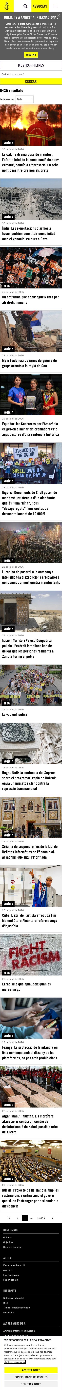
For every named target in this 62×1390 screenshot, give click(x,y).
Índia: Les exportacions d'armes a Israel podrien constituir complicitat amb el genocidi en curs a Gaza (28, 233)
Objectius (8, 1242)
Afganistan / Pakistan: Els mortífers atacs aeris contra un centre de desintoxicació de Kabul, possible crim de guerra (30, 1123)
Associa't (40, 6)
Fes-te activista (11, 1274)
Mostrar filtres (31, 65)
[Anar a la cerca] (25, 6)
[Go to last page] (53, 1218)
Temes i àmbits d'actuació (16, 1307)
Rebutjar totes (31, 1384)
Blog (5, 1302)
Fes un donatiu (11, 1279)
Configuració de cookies (31, 1377)
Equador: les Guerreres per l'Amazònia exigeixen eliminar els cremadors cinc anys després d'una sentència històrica (30, 429)
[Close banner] (59, 15)
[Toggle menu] (55, 6)
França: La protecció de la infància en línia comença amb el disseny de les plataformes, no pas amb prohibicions (30, 1052)
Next (40, 1217)
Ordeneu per (7, 99)
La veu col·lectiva (14, 714)
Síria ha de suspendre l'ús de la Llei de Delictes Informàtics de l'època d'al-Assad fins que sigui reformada (30, 852)
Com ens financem (12, 1247)
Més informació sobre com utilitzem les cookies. (30, 1360)
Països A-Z (8, 1312)
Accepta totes (31, 1370)
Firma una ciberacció (14, 1265)
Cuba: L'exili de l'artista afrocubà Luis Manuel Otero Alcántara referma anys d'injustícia (29, 920)
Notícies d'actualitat (13, 1298)
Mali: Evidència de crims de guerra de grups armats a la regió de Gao (29, 363)
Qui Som (7, 1237)
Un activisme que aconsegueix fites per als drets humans (30, 299)
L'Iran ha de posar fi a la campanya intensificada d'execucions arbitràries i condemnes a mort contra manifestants (31, 577)
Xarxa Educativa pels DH (15, 1335)
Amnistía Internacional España (19, 1330)
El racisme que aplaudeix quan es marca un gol (26, 986)
